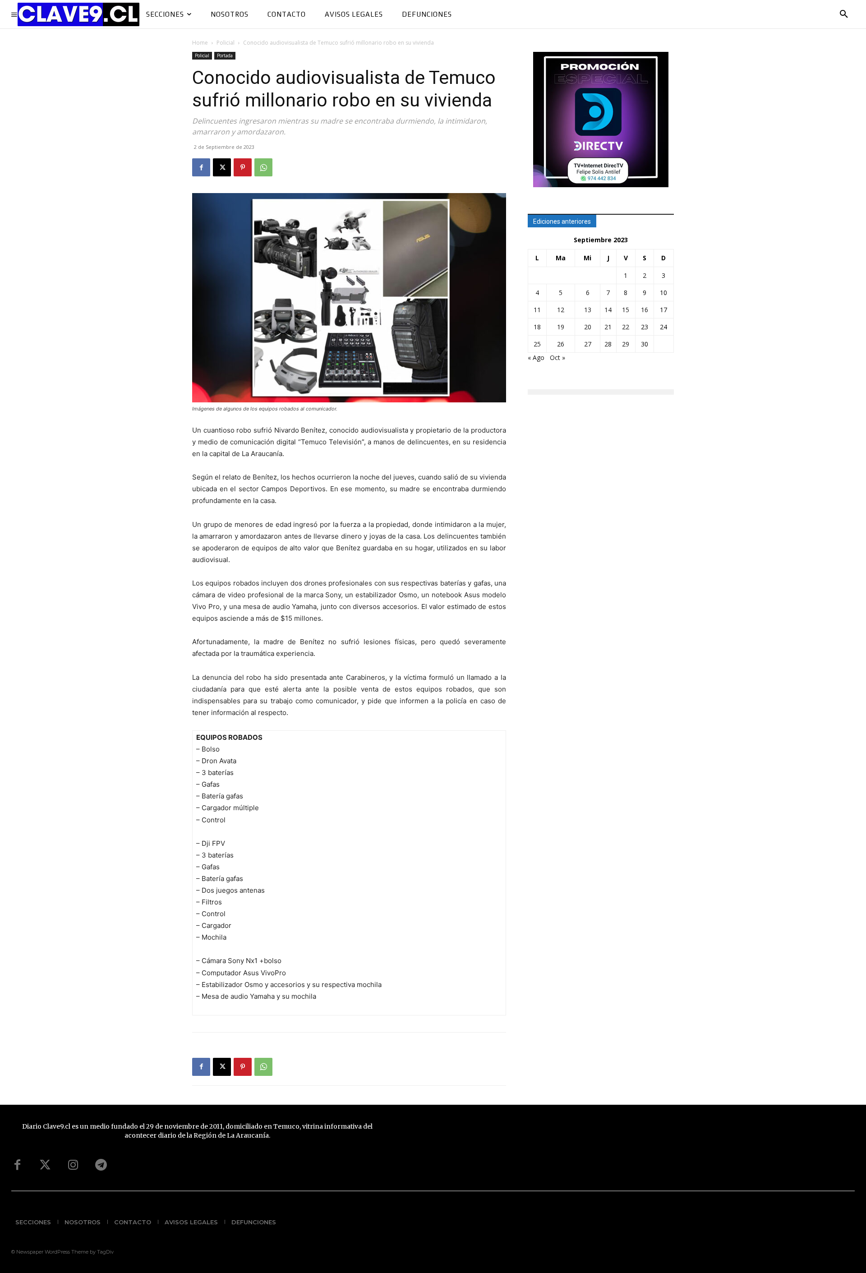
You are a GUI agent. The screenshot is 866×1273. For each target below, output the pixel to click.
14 (608, 309)
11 (537, 309)
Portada (225, 55)
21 (608, 327)
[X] (222, 167)
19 (560, 327)
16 (644, 309)
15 (625, 309)
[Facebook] (201, 167)
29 (625, 344)
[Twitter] (45, 1165)
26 (560, 344)
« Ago (536, 357)
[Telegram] (101, 1165)
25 (537, 344)
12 (560, 309)
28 (608, 344)
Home (200, 42)
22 (625, 327)
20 (587, 327)
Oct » (557, 357)
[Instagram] (73, 1165)
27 (587, 344)
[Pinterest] (243, 167)
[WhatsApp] (263, 167)
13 (587, 309)
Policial (225, 42)
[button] (844, 14)
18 (537, 327)
